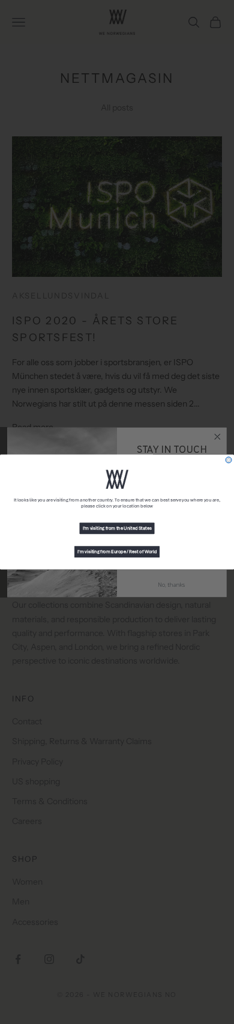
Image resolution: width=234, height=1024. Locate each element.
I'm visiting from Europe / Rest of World (117, 552)
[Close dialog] (229, 460)
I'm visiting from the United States (117, 529)
